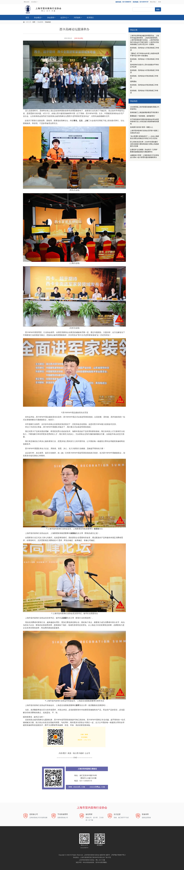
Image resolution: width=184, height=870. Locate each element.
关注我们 (34, 2)
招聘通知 (133, 81)
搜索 (158, 9)
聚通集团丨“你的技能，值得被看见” (142, 116)
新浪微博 (100, 845)
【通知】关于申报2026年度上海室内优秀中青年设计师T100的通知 (144, 54)
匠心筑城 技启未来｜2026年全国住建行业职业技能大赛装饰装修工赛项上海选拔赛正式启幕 (144, 144)
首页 (27, 17)
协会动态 (48, 22)
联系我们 (90, 17)
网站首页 (26, 2)
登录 (159, 2)
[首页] (28, 9)
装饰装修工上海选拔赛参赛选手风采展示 (144, 112)
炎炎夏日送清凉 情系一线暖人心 (141, 127)
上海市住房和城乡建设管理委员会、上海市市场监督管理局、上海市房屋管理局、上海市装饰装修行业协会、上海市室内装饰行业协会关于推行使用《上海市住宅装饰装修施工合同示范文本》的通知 (144, 39)
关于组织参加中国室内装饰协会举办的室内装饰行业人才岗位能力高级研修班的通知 (144, 121)
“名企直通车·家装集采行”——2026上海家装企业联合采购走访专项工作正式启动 (144, 137)
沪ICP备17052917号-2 (118, 855)
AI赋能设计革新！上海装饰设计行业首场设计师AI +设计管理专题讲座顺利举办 (144, 156)
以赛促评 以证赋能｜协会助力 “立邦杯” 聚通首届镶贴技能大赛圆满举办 (144, 150)
